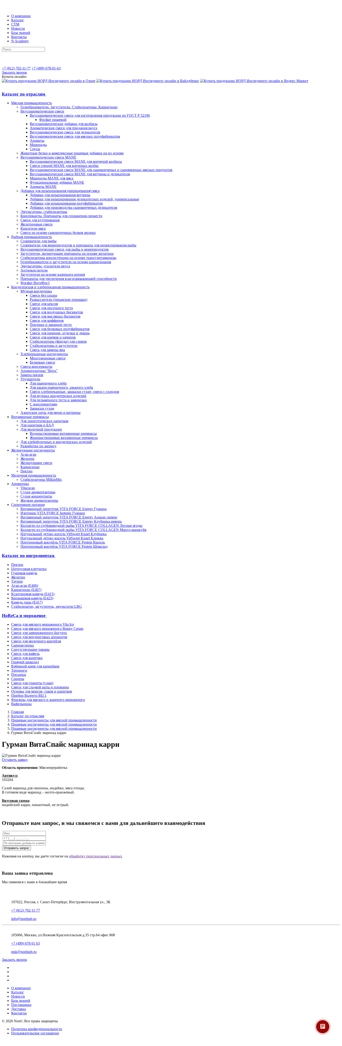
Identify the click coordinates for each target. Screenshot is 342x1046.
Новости (18, 28)
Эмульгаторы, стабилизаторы (43, 212)
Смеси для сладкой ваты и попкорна (40, 687)
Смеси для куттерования (40, 220)
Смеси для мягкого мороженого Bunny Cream (47, 629)
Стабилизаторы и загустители (53, 346)
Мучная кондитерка (36, 291)
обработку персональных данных (95, 856)
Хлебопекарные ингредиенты (44, 354)
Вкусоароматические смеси (42, 111)
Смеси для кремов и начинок (53, 337)
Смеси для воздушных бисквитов (56, 312)
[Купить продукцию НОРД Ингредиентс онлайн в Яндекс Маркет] (254, 81)
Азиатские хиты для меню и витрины (50, 413)
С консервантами (43, 404)
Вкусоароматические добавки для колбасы (63, 124)
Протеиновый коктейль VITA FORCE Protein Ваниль (62, 542)
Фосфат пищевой (53, 120)
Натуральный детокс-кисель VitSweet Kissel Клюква (61, 538)
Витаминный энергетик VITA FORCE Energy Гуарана (63, 509)
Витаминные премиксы (30, 417)
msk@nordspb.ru (24, 952)
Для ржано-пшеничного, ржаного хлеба (61, 387)
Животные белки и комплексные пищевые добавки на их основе (72, 153)
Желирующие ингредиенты (33, 450)
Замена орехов (31, 375)
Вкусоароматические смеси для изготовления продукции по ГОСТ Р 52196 (90, 115)
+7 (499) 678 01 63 (25, 943)
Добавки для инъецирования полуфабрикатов (66, 203)
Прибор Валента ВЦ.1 (29, 695)
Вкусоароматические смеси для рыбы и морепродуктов (64, 249)
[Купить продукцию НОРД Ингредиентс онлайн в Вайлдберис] (147, 81)
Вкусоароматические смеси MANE (48, 157)
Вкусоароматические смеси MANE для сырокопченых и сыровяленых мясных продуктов (101, 170)
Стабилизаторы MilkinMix (41, 479)
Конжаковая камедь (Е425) (32, 598)
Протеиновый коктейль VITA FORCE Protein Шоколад (63, 546)
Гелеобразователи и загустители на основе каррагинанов (65, 262)
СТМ (15, 24)
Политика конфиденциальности (36, 1029)
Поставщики (21, 1005)
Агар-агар (28, 454)
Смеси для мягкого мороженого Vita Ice (42, 624)
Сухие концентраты (36, 496)
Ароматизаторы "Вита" (39, 371)
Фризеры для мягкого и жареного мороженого (48, 700)
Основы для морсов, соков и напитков (41, 691)
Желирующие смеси (36, 463)
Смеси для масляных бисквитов (55, 316)
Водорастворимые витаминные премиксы (63, 433)
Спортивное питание (28, 505)
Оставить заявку (15, 760)
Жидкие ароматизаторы (39, 500)
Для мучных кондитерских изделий (58, 396)
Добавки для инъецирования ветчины (60, 195)
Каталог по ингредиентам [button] (29, 555)
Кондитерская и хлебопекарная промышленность (50, 287)
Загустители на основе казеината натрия (52, 274)
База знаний (20, 33)
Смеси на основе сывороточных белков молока (58, 233)
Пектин (26, 471)
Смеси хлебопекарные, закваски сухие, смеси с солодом (74, 392)
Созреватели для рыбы (38, 241)
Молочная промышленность (33, 475)
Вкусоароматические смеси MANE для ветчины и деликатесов (80, 174)
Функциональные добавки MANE (57, 182)
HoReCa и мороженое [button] (24, 615)
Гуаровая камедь (24, 573)
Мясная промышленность (31, 103)
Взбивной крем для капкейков (35, 666)
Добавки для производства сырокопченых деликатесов (73, 207)
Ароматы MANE (43, 187)
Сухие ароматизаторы (37, 492)
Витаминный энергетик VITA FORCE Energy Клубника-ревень (71, 521)
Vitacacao (27, 488)
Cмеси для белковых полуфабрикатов (60, 329)
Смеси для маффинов (47, 320)
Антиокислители (34, 270)
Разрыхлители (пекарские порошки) (58, 300)
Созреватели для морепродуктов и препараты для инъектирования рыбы (78, 245)
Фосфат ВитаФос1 (35, 283)
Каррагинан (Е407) (26, 590)
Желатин (27, 459)
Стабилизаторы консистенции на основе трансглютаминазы (68, 258)
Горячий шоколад (25, 662)
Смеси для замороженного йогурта (39, 633)
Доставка (18, 1009)
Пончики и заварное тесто (51, 325)
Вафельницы (21, 704)
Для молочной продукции (41, 429)
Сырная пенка (22, 645)
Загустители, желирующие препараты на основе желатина (67, 254)
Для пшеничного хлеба (48, 383)
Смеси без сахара (43, 295)
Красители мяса (33, 228)
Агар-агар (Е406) (24, 586)
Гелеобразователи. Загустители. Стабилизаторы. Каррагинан (68, 107)
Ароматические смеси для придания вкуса (63, 128)
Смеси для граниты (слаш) (32, 683)
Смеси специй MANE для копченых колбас (64, 166)
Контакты (19, 37)
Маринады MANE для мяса (51, 178)
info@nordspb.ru (23, 919)
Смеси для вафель (25, 654)
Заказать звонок (14, 72)
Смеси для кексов (44, 304)
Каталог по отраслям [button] (24, 94)
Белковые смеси (42, 362)
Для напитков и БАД (37, 425)
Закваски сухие (42, 408)
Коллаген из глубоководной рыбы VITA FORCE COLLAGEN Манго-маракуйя (83, 530)
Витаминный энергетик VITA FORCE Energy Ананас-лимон (68, 517)
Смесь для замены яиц (47, 350)
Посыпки (18, 675)
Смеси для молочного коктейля (36, 641)
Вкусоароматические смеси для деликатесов (65, 132)
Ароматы (37, 141)
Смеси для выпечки (27, 658)
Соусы (35, 149)
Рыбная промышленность (31, 237)
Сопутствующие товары (30, 649)
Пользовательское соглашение (35, 1033)
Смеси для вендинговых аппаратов (39, 637)
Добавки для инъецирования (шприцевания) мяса (60, 191)
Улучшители (30, 379)
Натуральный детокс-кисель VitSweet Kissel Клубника (63, 534)
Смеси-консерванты (36, 367)
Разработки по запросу (38, 446)
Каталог (17, 20)
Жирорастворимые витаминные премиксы (64, 438)
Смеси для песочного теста (51, 308)
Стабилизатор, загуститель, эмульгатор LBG (46, 606)
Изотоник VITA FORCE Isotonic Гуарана (52, 513)
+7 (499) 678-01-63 (46, 68)
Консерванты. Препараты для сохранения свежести (61, 216)
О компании (21, 16)
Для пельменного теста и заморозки (58, 400)
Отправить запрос (16, 848)
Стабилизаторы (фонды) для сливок (58, 341)
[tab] (171, 94)
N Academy (20, 41)
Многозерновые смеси (48, 358)
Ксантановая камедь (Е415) (32, 594)
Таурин (17, 581)
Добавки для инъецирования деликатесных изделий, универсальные (84, 199)
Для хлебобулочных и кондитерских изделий (56, 442)
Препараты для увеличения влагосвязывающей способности (68, 279)
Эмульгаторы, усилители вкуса (45, 266)
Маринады (38, 145)
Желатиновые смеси (36, 224)
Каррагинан (30, 467)
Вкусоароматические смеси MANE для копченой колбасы (76, 161)
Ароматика (20, 484)
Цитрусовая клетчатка (29, 569)
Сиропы (17, 679)
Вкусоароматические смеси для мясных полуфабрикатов (75, 136)
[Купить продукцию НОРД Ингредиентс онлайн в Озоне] (48, 81)
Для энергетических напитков (44, 421)
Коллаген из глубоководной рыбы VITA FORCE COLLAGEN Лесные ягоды (81, 526)
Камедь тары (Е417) (27, 602)
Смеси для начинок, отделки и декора (60, 333)
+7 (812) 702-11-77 (16, 68)
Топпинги (19, 670)
